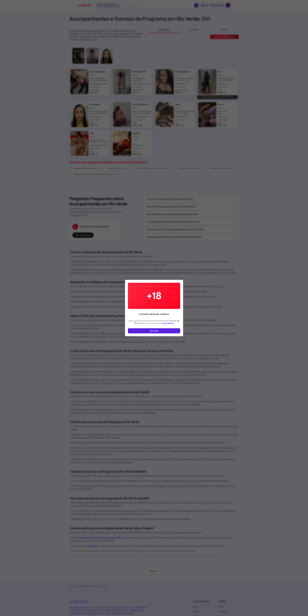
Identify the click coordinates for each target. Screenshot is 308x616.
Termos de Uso (167, 323)
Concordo (154, 331)
